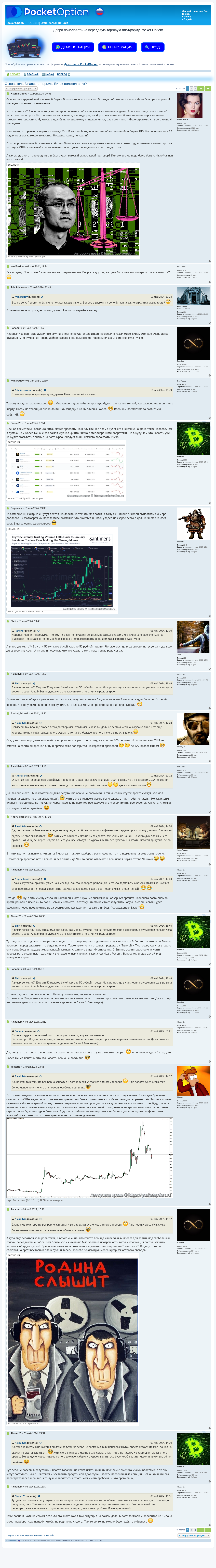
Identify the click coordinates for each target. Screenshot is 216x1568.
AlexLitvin (20, 723)
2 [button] (191, 88)
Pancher (19, 630)
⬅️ (48, 74)
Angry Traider (23, 879)
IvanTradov (21, 296)
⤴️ (30, 74)
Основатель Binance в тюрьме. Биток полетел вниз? (46, 84)
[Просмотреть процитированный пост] (41, 297)
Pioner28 (20, 1496)
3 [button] (195, 88)
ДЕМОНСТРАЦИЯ (75, 47)
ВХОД (155, 47)
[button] (200, 88)
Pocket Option (12, 1540)
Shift (17, 683)
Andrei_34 (21, 775)
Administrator (23, 390)
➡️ (63, 74)
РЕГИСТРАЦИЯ (119, 47)
